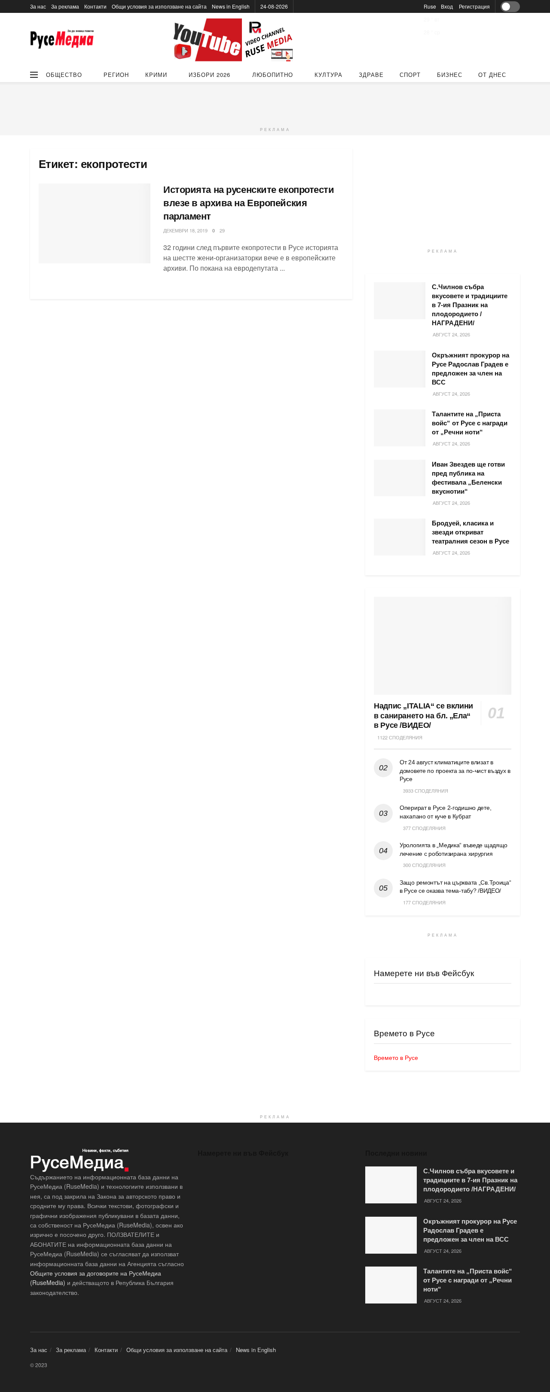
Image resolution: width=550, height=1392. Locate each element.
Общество (64, 74)
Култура (328, 74)
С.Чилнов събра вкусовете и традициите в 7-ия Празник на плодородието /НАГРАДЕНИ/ (469, 305)
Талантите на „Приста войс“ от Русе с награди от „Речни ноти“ (469, 423)
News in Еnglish (231, 6)
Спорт (410, 74)
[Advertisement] (275, 101)
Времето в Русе (396, 1057)
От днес (492, 74)
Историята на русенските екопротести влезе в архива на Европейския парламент (248, 203)
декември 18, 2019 (185, 230)
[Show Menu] (34, 75)
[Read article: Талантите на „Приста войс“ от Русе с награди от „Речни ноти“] (399, 427)
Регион (116, 74)
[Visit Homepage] (62, 40)
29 (222, 230)
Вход (447, 6)
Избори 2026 (209, 74)
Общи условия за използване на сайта (159, 6)
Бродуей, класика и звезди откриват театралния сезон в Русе (470, 532)
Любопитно (272, 74)
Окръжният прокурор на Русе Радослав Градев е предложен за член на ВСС (470, 1230)
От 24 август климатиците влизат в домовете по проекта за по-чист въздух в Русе (455, 770)
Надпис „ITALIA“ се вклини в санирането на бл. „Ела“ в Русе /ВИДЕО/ (423, 716)
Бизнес (449, 74)
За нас (38, 6)
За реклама (65, 6)
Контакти (95, 6)
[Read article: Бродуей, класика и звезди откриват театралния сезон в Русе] (399, 537)
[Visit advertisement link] (234, 39)
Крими (156, 74)
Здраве (371, 74)
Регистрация (474, 6)
